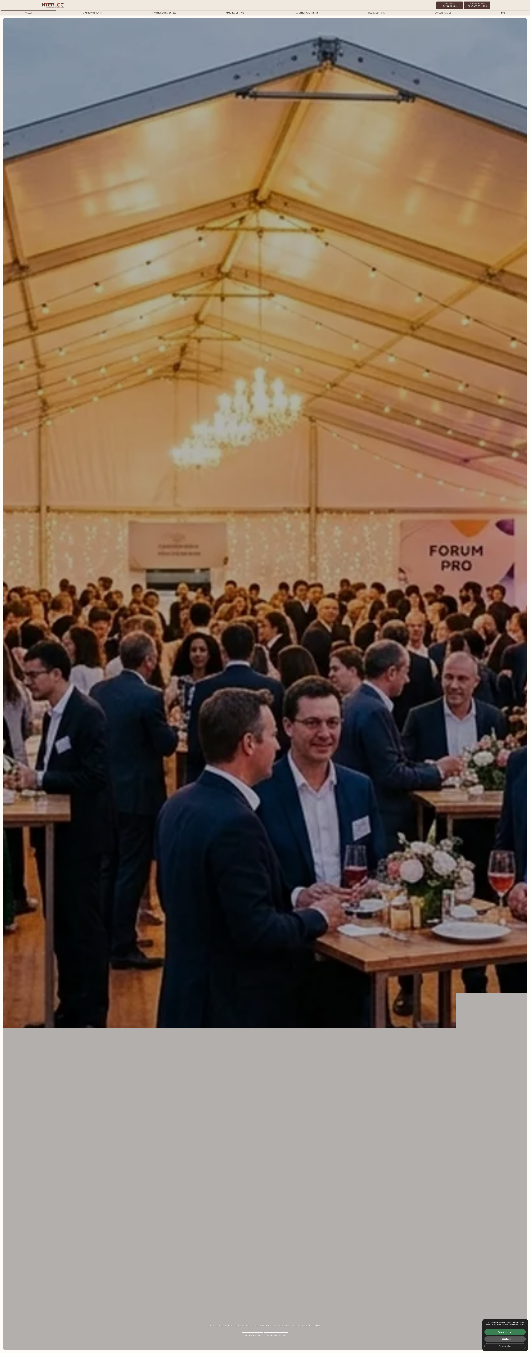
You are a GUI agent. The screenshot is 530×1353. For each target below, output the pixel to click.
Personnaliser (505, 1346)
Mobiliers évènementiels (164, 13)
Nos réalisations (376, 13)
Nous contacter (276, 1336)
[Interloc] (52, 5)
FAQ (503, 13)
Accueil (28, 13)
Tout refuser (505, 1339)
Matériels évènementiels (306, 13)
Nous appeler (252, 1336)
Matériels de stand (235, 13)
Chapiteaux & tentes (92, 13)
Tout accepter (505, 1332)
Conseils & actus (443, 13)
